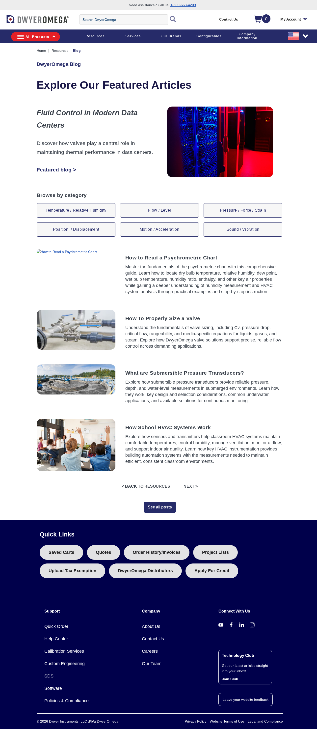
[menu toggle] (21, 36)
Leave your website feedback (245, 699)
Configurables (208, 36)
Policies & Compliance (66, 700)
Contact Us (228, 19)
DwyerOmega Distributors (145, 570)
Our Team (151, 663)
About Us (151, 626)
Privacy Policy (195, 721)
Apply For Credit (211, 570)
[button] (298, 36)
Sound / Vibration (243, 229)
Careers (150, 651)
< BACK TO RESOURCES (146, 486)
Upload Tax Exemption (72, 570)
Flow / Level (159, 210)
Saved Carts (61, 552)
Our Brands (171, 36)
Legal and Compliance (265, 721)
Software (53, 688)
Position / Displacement (76, 229)
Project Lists (215, 552)
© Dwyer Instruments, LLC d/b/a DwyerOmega (77, 721)
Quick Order (56, 626)
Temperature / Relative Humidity (76, 210)
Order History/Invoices (157, 552)
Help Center (56, 638)
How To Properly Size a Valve (162, 318)
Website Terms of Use (227, 721)
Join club (230, 679)
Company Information (247, 36)
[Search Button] (173, 19)
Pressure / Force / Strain (243, 210)
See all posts (160, 507)
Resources (95, 36)
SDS (48, 675)
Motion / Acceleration (160, 229)
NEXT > (191, 486)
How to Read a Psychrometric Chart (171, 257)
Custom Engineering (64, 663)
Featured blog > (56, 169)
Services (133, 36)
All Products (37, 37)
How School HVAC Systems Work (168, 427)
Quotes (103, 552)
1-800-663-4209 (183, 5)
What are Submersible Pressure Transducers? (184, 373)
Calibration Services (64, 651)
